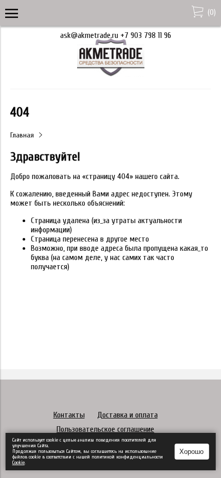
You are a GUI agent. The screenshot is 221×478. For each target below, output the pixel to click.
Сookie (18, 463)
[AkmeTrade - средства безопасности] (110, 74)
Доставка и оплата (127, 415)
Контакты (69, 415)
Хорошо (191, 451)
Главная (22, 135)
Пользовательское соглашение (105, 429)
